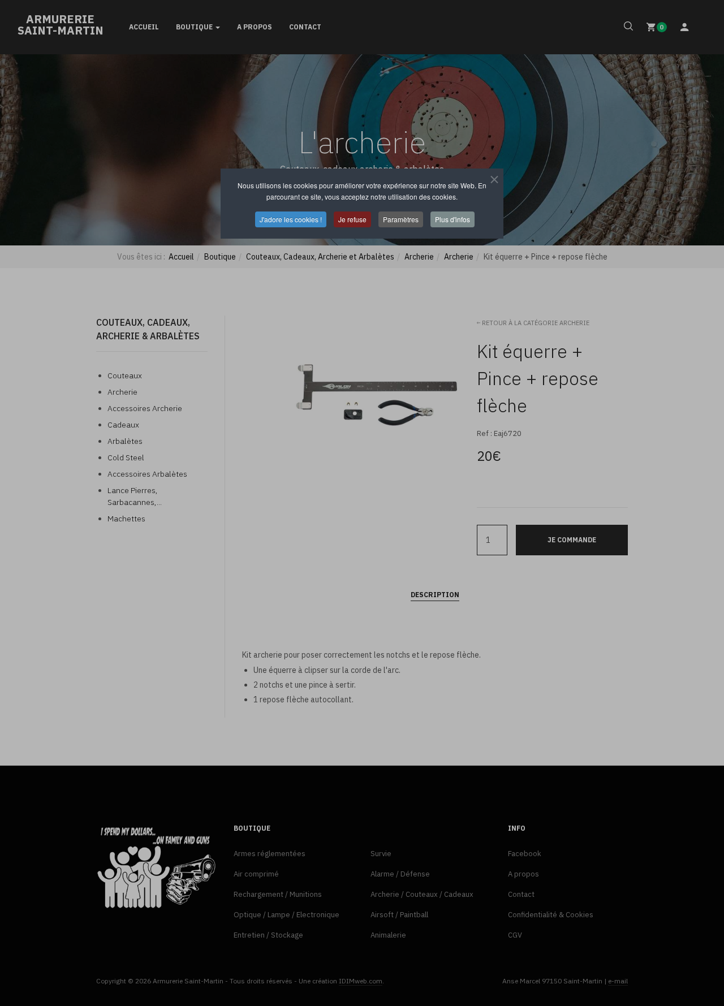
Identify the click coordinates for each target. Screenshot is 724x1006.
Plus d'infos (452, 219)
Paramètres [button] (401, 219)
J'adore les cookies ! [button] (291, 219)
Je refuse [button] (352, 219)
